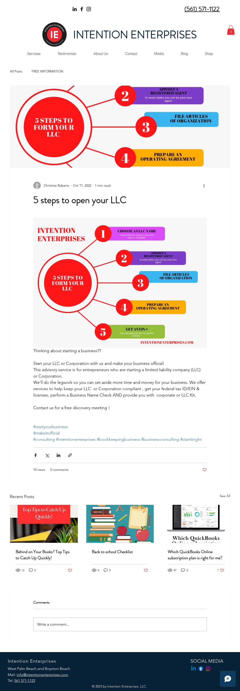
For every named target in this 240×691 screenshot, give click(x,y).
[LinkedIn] (75, 9)
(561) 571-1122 (202, 9)
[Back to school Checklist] (120, 524)
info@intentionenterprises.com (42, 674)
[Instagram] (89, 9)
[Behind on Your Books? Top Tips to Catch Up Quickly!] (44, 524)
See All (225, 496)
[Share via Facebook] (35, 455)
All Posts (16, 71)
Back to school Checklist (112, 552)
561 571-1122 (24, 680)
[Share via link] (70, 455)
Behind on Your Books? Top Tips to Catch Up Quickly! (43, 555)
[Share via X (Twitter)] (47, 455)
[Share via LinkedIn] (58, 455)
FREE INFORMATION (47, 71)
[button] (231, 30)
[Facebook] (82, 9)
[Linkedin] (193, 669)
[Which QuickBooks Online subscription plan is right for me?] (196, 524)
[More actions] (204, 185)
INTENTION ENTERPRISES (135, 34)
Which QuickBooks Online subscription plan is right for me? (195, 555)
